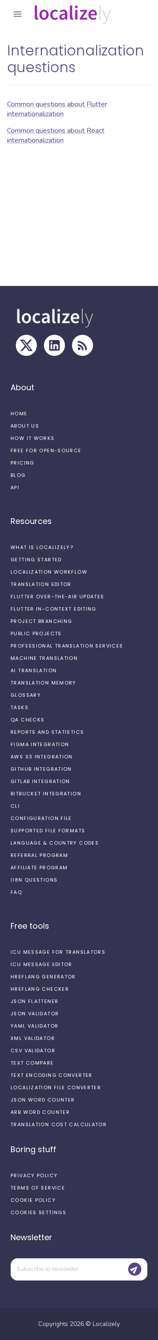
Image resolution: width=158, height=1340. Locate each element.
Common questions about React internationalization (55, 135)
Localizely (106, 1324)
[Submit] (134, 1269)
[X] (26, 345)
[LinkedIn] (54, 345)
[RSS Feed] (82, 345)
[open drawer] (17, 14)
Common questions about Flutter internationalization (57, 109)
